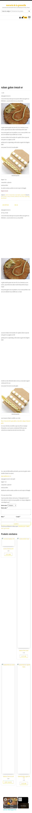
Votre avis (4, 508)
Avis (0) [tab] (16, 205)
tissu (2, 198)
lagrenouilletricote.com (6, 476)
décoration (12, 196)
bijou (2, 196)
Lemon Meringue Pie (10, 799)
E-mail (18, 517)
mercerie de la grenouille (16, 5)
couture (8, 196)
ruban (23, 196)
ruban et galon (17, 195)
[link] (5, 799)
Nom (3, 517)
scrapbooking (23, 195)
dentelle (16, 196)
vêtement (4, 198)
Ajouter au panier (8, 782)
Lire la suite (8, 554)
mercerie (19, 196)
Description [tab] (5, 205)
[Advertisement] (16, 36)
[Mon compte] (20, 17)
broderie (5, 196)
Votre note (4, 505)
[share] (14, 798)
